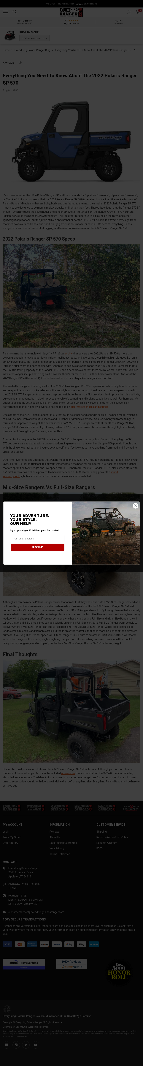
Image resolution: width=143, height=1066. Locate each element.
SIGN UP (37, 547)
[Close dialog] (135, 506)
